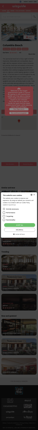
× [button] (34, 194)
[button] (19, 234)
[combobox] (31, 195)
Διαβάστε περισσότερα (9, 205)
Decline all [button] (19, 230)
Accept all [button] (19, 225)
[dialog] (19, 215)
